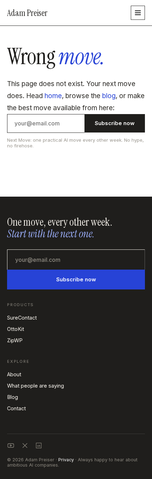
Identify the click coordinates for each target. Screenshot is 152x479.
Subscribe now (76, 279)
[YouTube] (10, 445)
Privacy (66, 459)
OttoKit (15, 329)
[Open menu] (138, 13)
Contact (16, 408)
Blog (12, 397)
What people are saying (35, 386)
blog (109, 96)
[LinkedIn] (38, 445)
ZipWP (15, 340)
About (14, 374)
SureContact (22, 318)
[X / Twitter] (25, 445)
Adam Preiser (27, 12)
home (53, 96)
